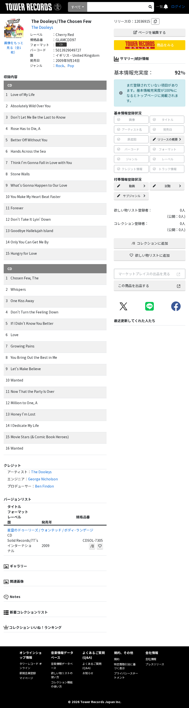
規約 (116, 659)
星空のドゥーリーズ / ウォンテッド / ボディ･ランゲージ (50, 529)
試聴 (168, 186)
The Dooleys (42, 27)
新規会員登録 (27, 673)
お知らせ (87, 673)
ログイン (178, 6)
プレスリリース (154, 664)
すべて (76, 6)
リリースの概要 (167, 139)
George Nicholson (43, 478)
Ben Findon (44, 486)
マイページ (26, 678)
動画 (132, 186)
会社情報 (150, 659)
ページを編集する (152, 32)
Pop (70, 65)
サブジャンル (132, 196)
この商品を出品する (133, 285)
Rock (60, 65)
